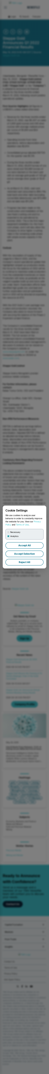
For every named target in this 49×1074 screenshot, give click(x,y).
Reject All (24, 562)
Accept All (24, 545)
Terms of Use (22, 524)
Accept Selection (24, 553)
